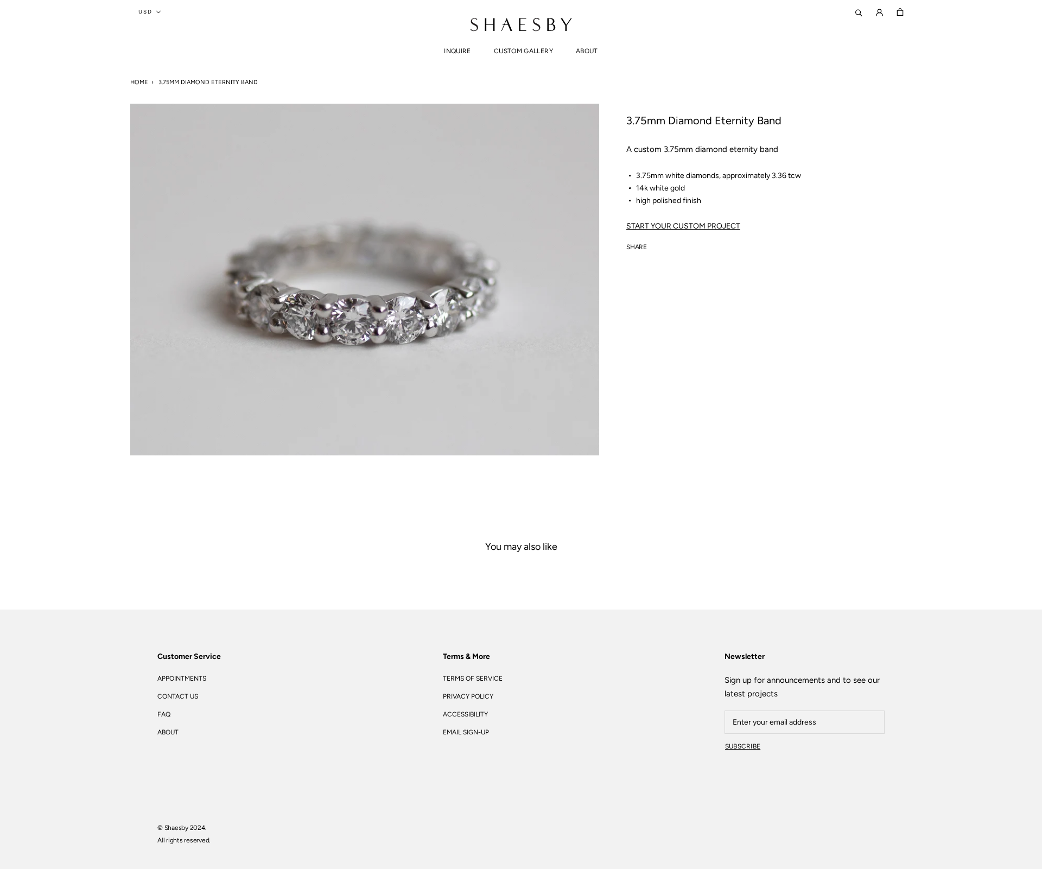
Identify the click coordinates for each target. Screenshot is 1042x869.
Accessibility (465, 714)
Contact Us (177, 696)
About (587, 51)
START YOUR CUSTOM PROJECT (683, 226)
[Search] (858, 12)
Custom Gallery (523, 51)
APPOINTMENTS (181, 678)
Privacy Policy (468, 696)
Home (139, 82)
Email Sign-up (466, 732)
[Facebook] (657, 245)
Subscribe (742, 746)
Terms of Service (473, 678)
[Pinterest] (685, 245)
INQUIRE (457, 51)
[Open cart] (900, 12)
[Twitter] (671, 245)
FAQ (163, 714)
